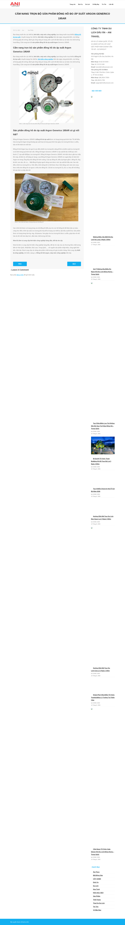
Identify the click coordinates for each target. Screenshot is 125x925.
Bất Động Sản (98, 875)
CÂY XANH (97, 879)
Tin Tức (95, 906)
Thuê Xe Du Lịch (99, 903)
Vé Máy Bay (97, 910)
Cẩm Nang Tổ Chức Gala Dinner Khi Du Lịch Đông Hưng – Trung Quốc (102, 851)
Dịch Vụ (96, 882)
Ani (23, 30)
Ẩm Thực (96, 872)
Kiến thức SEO (98, 893)
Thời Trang (97, 900)
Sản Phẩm (30, 30)
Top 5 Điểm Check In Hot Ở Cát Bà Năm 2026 (103, 490)
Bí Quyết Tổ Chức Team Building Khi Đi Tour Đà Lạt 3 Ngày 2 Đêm (101, 461)
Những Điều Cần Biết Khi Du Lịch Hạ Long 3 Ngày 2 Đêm (102, 238)
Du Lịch (95, 886)
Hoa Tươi (96, 889)
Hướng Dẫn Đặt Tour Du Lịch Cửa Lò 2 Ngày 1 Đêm (100, 669)
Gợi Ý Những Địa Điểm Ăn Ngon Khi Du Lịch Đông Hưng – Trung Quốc (102, 271)
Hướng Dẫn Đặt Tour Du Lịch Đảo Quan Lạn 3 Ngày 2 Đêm (102, 518)
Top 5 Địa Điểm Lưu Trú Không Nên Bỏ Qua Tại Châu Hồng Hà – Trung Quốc (103, 426)
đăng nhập (20, 275)
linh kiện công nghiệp (45, 59)
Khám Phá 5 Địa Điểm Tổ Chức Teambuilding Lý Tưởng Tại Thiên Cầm (103, 697)
